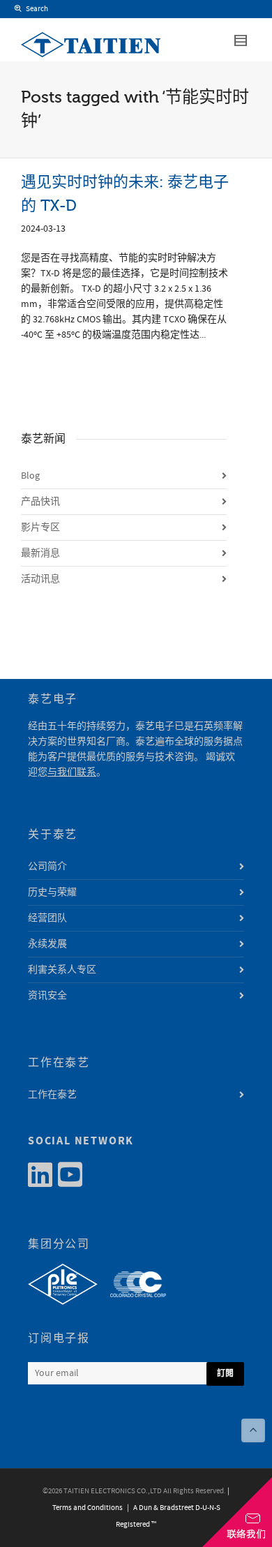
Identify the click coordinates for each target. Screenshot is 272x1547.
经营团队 (47, 918)
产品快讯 (40, 501)
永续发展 (47, 944)
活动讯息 (40, 579)
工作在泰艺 (52, 1095)
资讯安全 (47, 995)
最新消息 (40, 553)
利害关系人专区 (62, 970)
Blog (30, 476)
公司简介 (47, 866)
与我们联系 (71, 772)
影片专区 (40, 527)
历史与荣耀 (52, 892)
